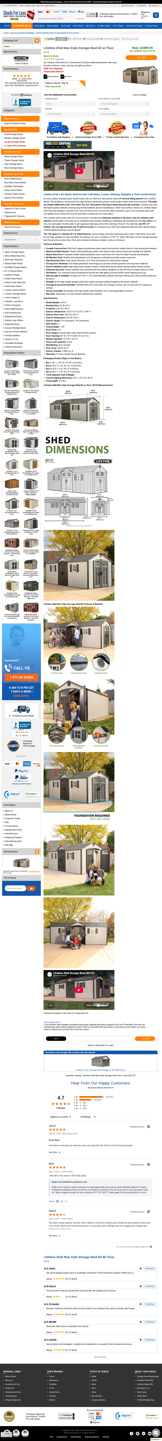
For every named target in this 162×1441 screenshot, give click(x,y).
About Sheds (10, 814)
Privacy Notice (11, 826)
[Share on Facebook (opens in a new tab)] (57, 1201)
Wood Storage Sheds (13, 168)
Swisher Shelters (12, 335)
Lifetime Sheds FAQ (145, 1384)
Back (56, 1039)
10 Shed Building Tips (145, 1400)
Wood (94, 1392)
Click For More (21, 63)
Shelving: (48, 109)
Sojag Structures (12, 324)
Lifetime (52, 1396)
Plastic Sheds (52, 26)
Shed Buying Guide (13, 841)
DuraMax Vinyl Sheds (13, 186)
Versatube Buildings (14, 343)
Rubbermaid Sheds (13, 316)
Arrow (51, 1376)
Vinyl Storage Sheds (13, 164)
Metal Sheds (39, 26)
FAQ (7, 822)
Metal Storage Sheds (13, 156)
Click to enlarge (139, 95)
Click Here (67, 1013)
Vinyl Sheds (65, 26)
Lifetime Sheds (151, 26)
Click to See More (100, 1357)
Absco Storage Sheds (14, 252)
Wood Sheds (78, 26)
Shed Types (142, 1392)
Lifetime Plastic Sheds (14, 194)
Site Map (9, 845)
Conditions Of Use (12, 1384)
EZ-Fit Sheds (118, 26)
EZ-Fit (51, 1388)
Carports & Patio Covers (15, 208)
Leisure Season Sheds (15, 290)
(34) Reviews (60, 59)
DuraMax (53, 1384)
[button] (7, 1434)
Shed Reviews (11, 833)
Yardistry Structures (13, 347)
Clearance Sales (22, 26)
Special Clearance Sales (15, 123)
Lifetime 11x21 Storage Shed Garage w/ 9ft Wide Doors (100, 1070)
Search (81, 19)
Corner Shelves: (51, 99)
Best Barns (90, 26)
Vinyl (93, 1388)
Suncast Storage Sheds (15, 328)
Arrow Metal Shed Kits (15, 256)
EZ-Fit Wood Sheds (13, 271)
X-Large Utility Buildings (15, 145)
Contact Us (9, 1388)
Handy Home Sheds (134, 26)
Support (142, 6)
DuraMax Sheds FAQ (145, 1380)
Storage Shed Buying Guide (148, 1376)
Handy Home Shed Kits (15, 282)
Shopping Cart (145, 15)
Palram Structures (13, 305)
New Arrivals (97, 1396)
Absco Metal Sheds (13, 179)
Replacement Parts (13, 830)
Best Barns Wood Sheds (15, 182)
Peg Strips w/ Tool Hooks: (109, 99)
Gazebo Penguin (12, 275)
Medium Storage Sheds (14, 138)
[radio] (100, 1097)
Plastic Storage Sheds (14, 160)
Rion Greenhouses (13, 313)
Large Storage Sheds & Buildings (22, 33)
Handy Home (54, 1392)
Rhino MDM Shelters (14, 309)
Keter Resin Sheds (13, 286)
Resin (94, 1384)
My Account (128, 6)
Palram (52, 1400)
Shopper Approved (13, 1400)
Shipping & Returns (13, 837)
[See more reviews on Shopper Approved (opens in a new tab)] (66, 1201)
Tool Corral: (104, 109)
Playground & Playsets (14, 216)
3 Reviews (64, 1108)
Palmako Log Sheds (14, 301)
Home (6, 26)
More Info (68, 76)
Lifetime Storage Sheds (15, 294)
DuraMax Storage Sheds (16, 267)
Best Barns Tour (143, 1388)
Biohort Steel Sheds (14, 263)
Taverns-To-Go (11, 339)
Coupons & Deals (12, 818)
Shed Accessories (12, 227)
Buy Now (141, 57)
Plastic (94, 1380)
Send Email (21, 696)
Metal (94, 1376)
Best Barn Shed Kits (14, 259)
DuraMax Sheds (104, 26)
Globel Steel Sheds (13, 278)
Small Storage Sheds (13, 134)
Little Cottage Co (12, 297)
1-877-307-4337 (11, 6)
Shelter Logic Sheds (14, 320)
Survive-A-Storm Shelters (16, 332)
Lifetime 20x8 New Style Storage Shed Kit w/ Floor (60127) (57, 33)
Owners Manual (53, 76)
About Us (155, 6)
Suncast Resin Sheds (13, 198)
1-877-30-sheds (21, 677)
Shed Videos (142, 1396)
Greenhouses (10, 212)
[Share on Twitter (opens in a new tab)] (61, 1201)
